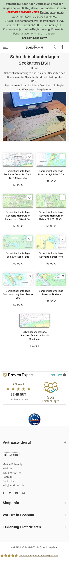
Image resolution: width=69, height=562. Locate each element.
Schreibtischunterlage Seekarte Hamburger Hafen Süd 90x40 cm (51, 216)
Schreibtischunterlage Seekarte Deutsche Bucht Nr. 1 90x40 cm (18, 174)
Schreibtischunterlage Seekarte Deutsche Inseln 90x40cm (34, 335)
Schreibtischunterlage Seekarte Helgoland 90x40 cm (18, 294)
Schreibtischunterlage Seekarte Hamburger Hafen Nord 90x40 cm (17, 216)
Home (34, 68)
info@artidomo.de (13, 485)
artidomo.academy (34, 37)
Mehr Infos (56, 374)
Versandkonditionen (53, 8)
